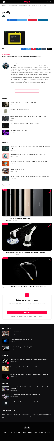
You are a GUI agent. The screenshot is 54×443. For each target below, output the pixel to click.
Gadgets (5, 223)
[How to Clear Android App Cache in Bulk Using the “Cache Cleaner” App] (5, 156)
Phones (5, 189)
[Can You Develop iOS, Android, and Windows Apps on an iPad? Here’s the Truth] (5, 178)
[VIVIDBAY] (27, 2)
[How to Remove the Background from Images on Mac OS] (5, 403)
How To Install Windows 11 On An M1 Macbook (21, 339)
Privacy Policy (35, 316)
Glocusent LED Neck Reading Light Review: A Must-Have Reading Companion (26, 287)
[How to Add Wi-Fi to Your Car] (5, 171)
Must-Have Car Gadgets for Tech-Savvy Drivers (22, 347)
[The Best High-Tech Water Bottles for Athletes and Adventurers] (5, 368)
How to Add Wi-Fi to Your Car (17, 169)
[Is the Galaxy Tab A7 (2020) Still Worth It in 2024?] (27, 202)
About (25, 432)
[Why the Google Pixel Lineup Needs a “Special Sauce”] (5, 104)
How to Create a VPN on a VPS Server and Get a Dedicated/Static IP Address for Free (30, 147)
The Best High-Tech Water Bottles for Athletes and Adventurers (25, 367)
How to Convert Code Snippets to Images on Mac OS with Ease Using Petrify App (21, 56)
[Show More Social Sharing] (49, 20)
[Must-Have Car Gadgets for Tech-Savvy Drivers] (5, 348)
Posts (13, 432)
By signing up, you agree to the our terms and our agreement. (27, 316)
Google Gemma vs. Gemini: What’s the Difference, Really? (24, 123)
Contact (19, 432)
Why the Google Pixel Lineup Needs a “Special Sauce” (23, 102)
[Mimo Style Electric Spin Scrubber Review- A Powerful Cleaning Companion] (27, 237)
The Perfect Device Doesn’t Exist (18, 130)
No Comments (25, 16)
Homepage (7, 432)
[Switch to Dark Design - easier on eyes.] (48, 2)
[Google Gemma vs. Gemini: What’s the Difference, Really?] (5, 125)
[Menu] (4, 2)
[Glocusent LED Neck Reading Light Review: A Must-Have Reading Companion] (27, 271)
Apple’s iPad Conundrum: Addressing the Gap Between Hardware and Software (29, 161)
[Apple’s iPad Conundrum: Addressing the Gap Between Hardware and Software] (5, 163)
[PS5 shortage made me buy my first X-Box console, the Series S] (5, 396)
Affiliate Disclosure (44, 432)
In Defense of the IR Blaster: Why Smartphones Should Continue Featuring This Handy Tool (29, 387)
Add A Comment (27, 91)
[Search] (50, 2)
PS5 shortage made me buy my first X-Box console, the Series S (25, 394)
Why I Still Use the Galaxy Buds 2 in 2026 (20, 109)
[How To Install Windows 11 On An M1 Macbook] (5, 341)
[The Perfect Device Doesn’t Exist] (5, 132)
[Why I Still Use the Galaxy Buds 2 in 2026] (5, 111)
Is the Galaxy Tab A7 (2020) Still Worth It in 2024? (19, 218)
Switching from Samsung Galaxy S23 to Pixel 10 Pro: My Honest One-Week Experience (28, 117)
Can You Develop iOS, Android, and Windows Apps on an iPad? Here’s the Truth (29, 176)
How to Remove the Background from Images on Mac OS (24, 402)
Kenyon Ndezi (9, 16)
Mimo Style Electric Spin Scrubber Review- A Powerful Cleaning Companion (25, 252)
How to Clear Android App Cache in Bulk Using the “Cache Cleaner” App (27, 154)
